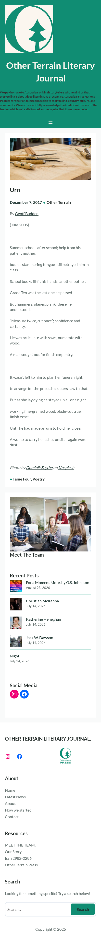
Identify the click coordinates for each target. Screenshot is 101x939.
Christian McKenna (42, 600)
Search (83, 909)
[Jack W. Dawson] (16, 641)
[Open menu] (50, 123)
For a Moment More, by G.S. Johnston (57, 582)
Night (14, 655)
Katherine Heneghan (43, 619)
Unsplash (66, 467)
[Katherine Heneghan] (16, 623)
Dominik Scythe (39, 467)
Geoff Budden (26, 213)
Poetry (39, 479)
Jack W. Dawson (39, 637)
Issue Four (22, 479)
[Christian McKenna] (16, 605)
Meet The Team (27, 555)
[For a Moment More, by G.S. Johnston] (16, 586)
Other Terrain (59, 202)
